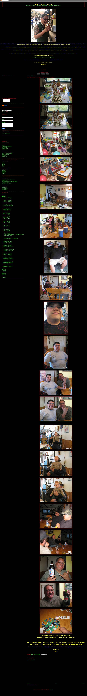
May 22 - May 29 (6, 221)
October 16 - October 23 (7, 254)
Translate (9, 111)
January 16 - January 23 (7, 200)
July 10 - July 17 (6, 230)
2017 (4, 274)
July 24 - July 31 (6, 233)
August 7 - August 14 (7, 241)
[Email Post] (41, 654)
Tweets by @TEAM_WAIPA (6, 133)
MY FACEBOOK (4, 187)
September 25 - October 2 (8, 250)
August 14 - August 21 (7, 242)
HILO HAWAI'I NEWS (5, 182)
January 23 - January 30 (7, 201)
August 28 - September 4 (8, 245)
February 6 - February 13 (7, 204)
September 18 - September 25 (8, 249)
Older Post (83, 683)
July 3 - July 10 (6, 229)
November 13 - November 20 (8, 258)
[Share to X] (44, 654)
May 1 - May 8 (6, 217)
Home (56, 683)
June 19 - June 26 (7, 226)
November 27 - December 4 (8, 261)
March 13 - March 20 (7, 210)
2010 (4, 195)
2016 (4, 273)
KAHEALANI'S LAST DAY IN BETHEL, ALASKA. (11, 238)
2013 (4, 269)
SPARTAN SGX (4, 189)
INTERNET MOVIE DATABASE (7, 183)
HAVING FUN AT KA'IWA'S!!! (8, 235)
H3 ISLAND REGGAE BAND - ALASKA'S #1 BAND (9, 181)
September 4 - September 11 (8, 246)
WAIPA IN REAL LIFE (43, 4)
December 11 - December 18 (8, 263)
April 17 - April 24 (6, 214)
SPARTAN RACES (5, 188)
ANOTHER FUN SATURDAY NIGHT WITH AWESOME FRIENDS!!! (14, 234)
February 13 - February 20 (8, 205)
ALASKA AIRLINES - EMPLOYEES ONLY (8, 179)
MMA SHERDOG (4, 186)
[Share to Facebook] (45, 654)
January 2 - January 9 (7, 197)
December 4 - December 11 (8, 262)
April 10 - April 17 (6, 213)
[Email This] (42, 654)
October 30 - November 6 (8, 257)
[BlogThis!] (43, 654)
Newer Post (29, 683)
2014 (4, 270)
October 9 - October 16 (7, 253)
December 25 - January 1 (8, 266)
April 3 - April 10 (6, 212)
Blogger (51, 689)
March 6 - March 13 (7, 209)
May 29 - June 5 (6, 222)
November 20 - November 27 (8, 259)
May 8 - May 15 (6, 218)
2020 (4, 277)
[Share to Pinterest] (46, 654)
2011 (4, 196)
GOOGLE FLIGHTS (5, 180)
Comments (5, 101)
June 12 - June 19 (7, 225)
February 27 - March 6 (7, 208)
